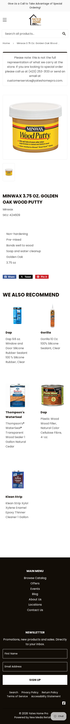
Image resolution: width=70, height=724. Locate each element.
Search (13, 692)
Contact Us (35, 610)
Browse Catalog (35, 578)
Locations (35, 605)
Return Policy (50, 692)
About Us (35, 599)
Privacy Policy (30, 692)
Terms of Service (17, 696)
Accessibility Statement (46, 696)
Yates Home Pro (38, 713)
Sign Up (35, 680)
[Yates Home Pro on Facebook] (64, 703)
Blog (35, 594)
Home (6, 43)
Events (35, 589)
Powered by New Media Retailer (33, 717)
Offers (35, 583)
